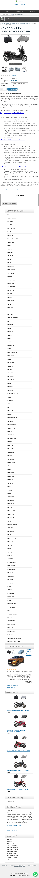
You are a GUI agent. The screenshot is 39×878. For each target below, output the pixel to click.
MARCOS (11, 445)
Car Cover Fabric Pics (12, 847)
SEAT (9, 548)
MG (9, 466)
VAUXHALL (11, 607)
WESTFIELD (11, 621)
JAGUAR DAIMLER (13, 393)
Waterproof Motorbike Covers (14, 825)
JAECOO (10, 390)
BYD (9, 263)
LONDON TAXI (12, 438)
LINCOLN (11, 435)
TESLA (10, 586)
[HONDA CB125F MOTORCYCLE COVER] (20, 781)
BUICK (10, 259)
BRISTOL (11, 252)
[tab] (19, 195)
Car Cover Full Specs (12, 849)
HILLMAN (11, 362)
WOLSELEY (11, 631)
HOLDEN (10, 366)
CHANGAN (11, 273)
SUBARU (10, 572)
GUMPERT (11, 355)
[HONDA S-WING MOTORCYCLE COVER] (4, 69)
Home (1, 23)
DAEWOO (11, 300)
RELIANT (10, 528)
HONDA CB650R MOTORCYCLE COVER (18, 770)
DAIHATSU (11, 304)
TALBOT (10, 583)
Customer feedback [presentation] (19, 195)
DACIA (10, 297)
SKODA (10, 555)
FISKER (10, 331)
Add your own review (9, 203)
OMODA (10, 490)
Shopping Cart (19, 11)
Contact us (10, 841)
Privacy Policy (10, 843)
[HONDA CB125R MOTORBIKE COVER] (20, 702)
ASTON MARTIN (12, 228)
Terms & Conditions (12, 845)
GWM (9, 359)
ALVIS (10, 225)
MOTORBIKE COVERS (9, 23)
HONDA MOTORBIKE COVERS (23, 23)
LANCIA (10, 421)
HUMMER (11, 376)
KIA (9, 407)
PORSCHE (11, 517)
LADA (10, 414)
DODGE (10, 314)
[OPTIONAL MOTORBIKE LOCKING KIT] (24, 69)
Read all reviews (11, 687)
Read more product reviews (13, 685)
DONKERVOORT (13, 318)
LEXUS (10, 431)
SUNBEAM (11, 576)
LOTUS (10, 442)
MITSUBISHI (11, 473)
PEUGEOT (11, 504)
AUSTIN (10, 235)
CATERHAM (11, 269)
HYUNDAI (11, 380)
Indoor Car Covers (11, 853)
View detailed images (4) (16, 63)
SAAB (10, 545)
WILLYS (10, 628)
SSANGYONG (12, 562)
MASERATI (11, 448)
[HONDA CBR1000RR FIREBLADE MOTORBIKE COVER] (20, 721)
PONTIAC (11, 514)
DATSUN (10, 307)
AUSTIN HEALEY (13, 238)
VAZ (9, 610)
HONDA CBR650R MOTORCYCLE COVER (18, 751)
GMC (9, 349)
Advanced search (18, 14)
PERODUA (11, 500)
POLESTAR (11, 510)
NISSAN (10, 483)
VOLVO (10, 617)
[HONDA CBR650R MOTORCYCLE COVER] (20, 742)
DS (9, 321)
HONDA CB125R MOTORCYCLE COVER (18, 711)
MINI (9, 469)
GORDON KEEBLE (13, 352)
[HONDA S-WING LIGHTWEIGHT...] (11, 69)
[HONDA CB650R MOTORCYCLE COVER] (20, 761)
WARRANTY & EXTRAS (14, 641)
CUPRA (10, 294)
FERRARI (11, 325)
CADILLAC (11, 266)
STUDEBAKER (12, 569)
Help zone (9, 839)
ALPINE (10, 221)
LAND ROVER (12, 424)
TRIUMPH (11, 597)
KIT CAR (10, 411)
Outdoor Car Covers (12, 851)
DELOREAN (11, 311)
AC (9, 214)
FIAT (9, 328)
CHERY (10, 276)
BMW (9, 245)
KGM (9, 404)
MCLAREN (11, 459)
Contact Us (32, 11)
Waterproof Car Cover (12, 855)
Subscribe (14, 830)
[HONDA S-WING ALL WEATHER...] (17, 69)
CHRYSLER (11, 287)
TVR (9, 600)
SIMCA (10, 552)
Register (23, 4)
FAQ (8, 859)
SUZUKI (10, 579)
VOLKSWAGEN (12, 614)
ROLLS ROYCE (12, 538)
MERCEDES (11, 462)
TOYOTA (10, 590)
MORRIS (10, 479)
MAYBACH (11, 452)
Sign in (16, 4)
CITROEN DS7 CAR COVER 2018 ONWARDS (28, 652)
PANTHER (11, 497)
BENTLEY (11, 242)
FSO (9, 338)
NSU (9, 486)
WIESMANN (11, 624)
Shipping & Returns (12, 857)
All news (9, 830)
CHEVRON (11, 283)
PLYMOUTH (11, 507)
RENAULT (11, 531)
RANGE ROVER (12, 524)
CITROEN (11, 290)
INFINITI (10, 386)
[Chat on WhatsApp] (35, 874)
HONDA (10, 369)
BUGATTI (10, 256)
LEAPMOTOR (12, 428)
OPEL (10, 493)
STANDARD (11, 566)
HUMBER (10, 373)
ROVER (10, 541)
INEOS (10, 383)
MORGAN (11, 476)
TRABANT (11, 593)
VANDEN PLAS (12, 603)
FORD (10, 335)
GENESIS (11, 345)
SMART (10, 559)
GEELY (10, 342)
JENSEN (10, 400)
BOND (10, 249)
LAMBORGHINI (12, 417)
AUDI (9, 232)
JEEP (9, 397)
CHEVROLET (12, 280)
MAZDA (10, 455)
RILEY (10, 535)
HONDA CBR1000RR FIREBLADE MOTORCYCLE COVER (16, 731)
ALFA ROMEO (12, 218)
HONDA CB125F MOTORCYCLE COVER (18, 789)
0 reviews (13, 75)
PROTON (10, 521)
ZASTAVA (11, 634)
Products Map (10, 801)
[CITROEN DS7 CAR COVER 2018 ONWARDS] (16, 667)
